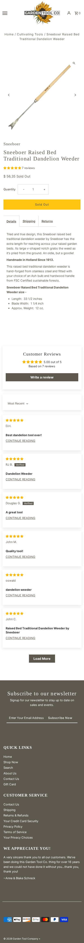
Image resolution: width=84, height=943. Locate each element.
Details (11, 221)
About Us (10, 773)
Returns (47, 221)
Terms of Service (15, 832)
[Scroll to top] (75, 932)
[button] (12, 168)
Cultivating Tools (30, 34)
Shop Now (10, 762)
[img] (14, 420)
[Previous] (9, 95)
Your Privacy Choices (18, 837)
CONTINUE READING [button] (20, 440)
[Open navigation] (11, 13)
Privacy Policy (12, 826)
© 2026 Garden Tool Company (21, 938)
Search (8, 767)
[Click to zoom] (73, 63)
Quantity (9, 189)
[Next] (75, 95)
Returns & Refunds (16, 815)
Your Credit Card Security (20, 821)
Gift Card (9, 784)
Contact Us (11, 778)
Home (9, 34)
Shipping (29, 221)
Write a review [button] (42, 377)
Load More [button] (42, 659)
